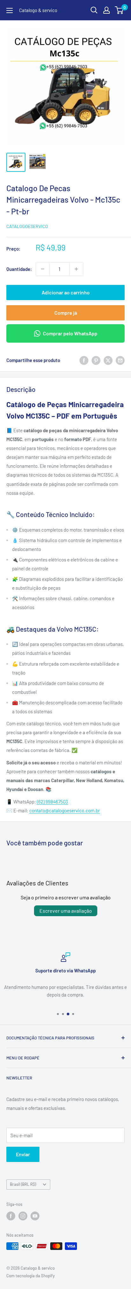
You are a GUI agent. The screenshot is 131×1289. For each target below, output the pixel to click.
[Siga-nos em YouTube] (35, 1216)
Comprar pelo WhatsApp (70, 333)
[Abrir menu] (9, 10)
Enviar (23, 1154)
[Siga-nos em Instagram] (22, 1216)
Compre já (65, 313)
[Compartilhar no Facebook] (83, 360)
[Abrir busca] (94, 10)
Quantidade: (19, 269)
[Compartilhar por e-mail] (120, 360)
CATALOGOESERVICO (27, 226)
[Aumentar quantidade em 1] (76, 269)
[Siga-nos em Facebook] (10, 1216)
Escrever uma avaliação (65, 911)
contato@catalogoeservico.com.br (64, 810)
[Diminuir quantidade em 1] (42, 269)
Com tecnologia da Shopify (30, 1275)
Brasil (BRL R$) (23, 1184)
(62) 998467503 (52, 801)
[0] (119, 10)
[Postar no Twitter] (108, 360)
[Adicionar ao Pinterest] (96, 360)
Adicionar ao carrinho (66, 292)
